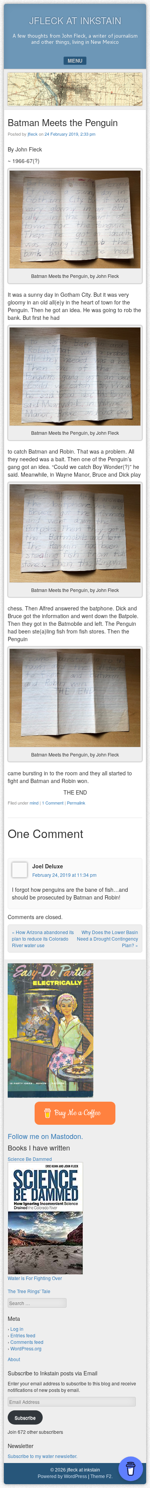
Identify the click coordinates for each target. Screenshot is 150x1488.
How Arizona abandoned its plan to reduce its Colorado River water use (43, 938)
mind (34, 803)
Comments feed (26, 1341)
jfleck (33, 134)
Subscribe (25, 1417)
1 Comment (52, 803)
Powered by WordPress (62, 1476)
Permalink (76, 803)
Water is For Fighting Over (35, 1278)
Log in (16, 1328)
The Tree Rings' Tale (29, 1291)
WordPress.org (26, 1348)
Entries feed (22, 1335)
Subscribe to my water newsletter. (42, 1456)
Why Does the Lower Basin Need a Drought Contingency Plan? (107, 938)
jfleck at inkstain (75, 20)
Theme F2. (101, 1476)
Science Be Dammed (30, 1158)
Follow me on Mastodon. (45, 1136)
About (14, 1359)
